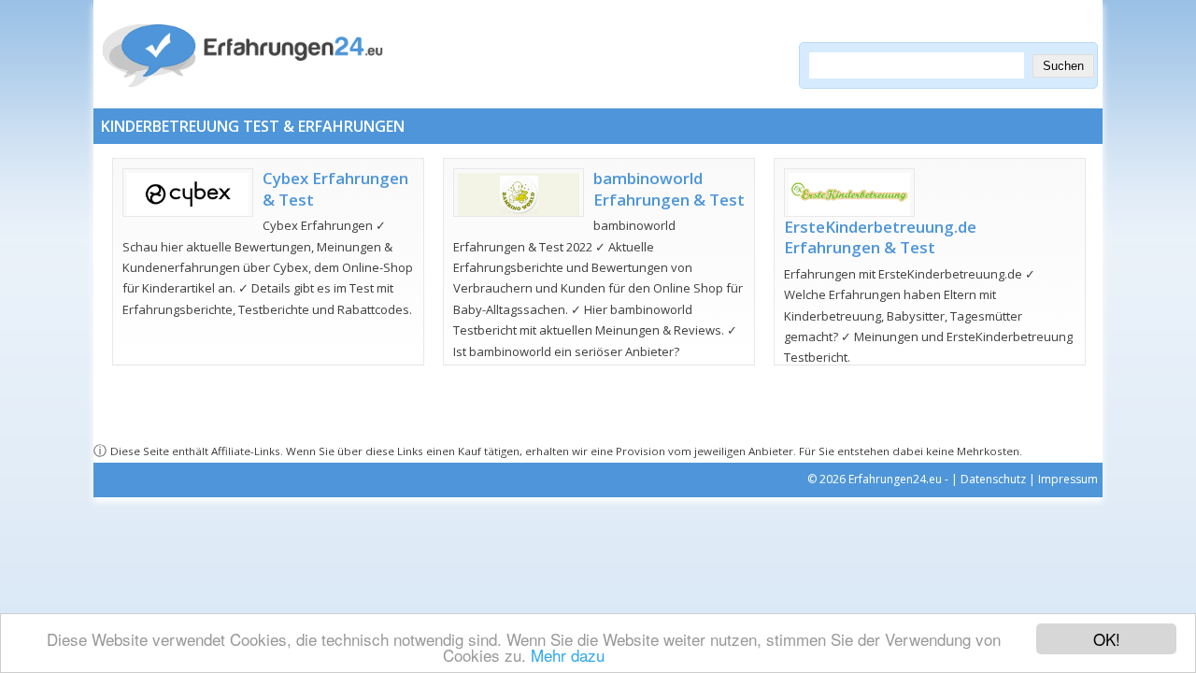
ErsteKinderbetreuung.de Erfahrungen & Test (880, 237)
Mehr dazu (568, 654)
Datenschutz (993, 479)
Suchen (1063, 66)
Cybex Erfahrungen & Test (335, 188)
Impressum (1068, 479)
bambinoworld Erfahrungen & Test (669, 188)
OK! (1106, 639)
